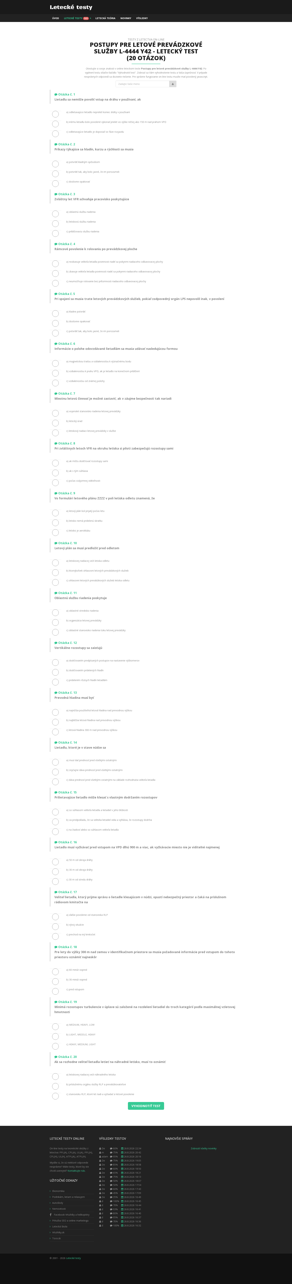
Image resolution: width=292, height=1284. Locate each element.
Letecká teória (105, 18)
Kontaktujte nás (76, 1170)
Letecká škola (59, 1226)
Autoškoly (57, 1202)
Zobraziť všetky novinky (203, 1148)
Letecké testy (77, 18)
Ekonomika (58, 1191)
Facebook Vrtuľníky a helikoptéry (71, 1214)
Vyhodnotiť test (146, 1106)
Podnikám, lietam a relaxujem (68, 1196)
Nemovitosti (59, 1208)
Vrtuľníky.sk (58, 1232)
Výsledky (142, 18)
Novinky (125, 18)
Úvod (55, 18)
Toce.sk (56, 1238)
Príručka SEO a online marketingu (70, 1220)
